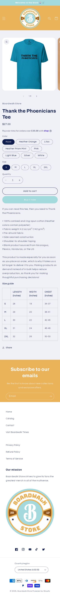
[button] (3, 18)
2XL (46, 167)
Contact (10, 425)
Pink (36, 149)
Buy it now (30, 200)
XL (34, 167)
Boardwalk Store (24, 591)
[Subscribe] (50, 396)
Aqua (8, 142)
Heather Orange (28, 142)
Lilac (47, 142)
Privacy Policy (13, 445)
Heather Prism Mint (16, 149)
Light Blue (11, 155)
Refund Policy (13, 452)
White (41, 155)
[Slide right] (36, 96)
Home (9, 412)
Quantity (6, 174)
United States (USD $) (28, 570)
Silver (27, 155)
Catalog (10, 419)
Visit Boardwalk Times (17, 432)
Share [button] (9, 348)
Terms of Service (14, 459)
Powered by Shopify (41, 591)
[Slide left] (23, 96)
